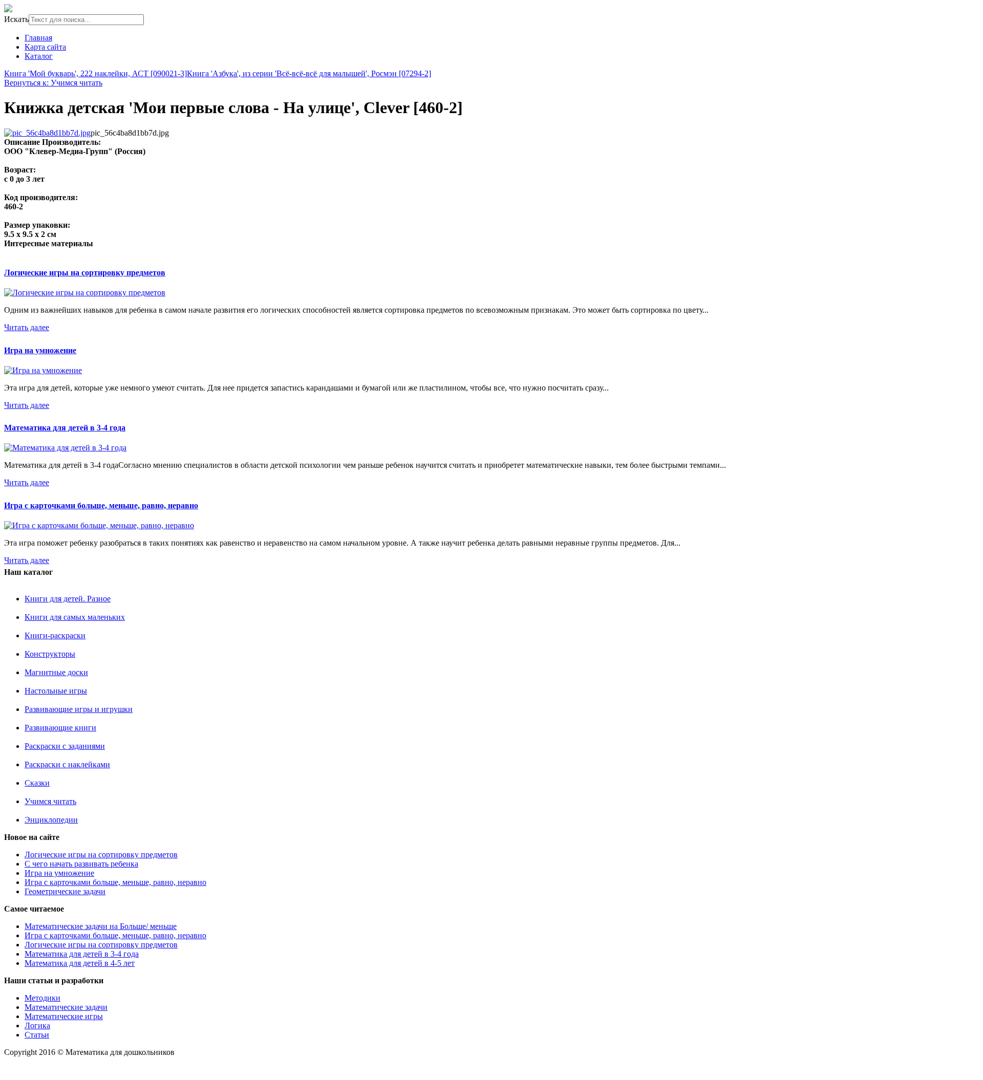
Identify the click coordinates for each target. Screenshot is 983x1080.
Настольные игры (56, 690)
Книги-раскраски (55, 635)
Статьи (37, 1034)
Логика (37, 1025)
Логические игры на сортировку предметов (84, 272)
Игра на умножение (40, 350)
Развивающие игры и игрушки (79, 709)
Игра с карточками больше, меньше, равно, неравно (101, 505)
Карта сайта (45, 46)
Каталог (39, 56)
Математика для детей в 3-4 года (64, 427)
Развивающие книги (60, 727)
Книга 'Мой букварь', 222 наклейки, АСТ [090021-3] (95, 73)
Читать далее (26, 327)
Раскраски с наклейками (67, 764)
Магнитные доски (56, 672)
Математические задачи (66, 1007)
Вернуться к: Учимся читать (53, 82)
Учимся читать (50, 801)
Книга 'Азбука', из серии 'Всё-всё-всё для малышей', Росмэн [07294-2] (309, 73)
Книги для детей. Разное (68, 598)
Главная (38, 37)
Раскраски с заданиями (65, 746)
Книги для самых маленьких (75, 617)
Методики (42, 997)
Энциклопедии (51, 819)
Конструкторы (50, 654)
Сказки (37, 783)
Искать (16, 19)
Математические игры (64, 1016)
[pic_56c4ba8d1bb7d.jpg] (47, 132)
